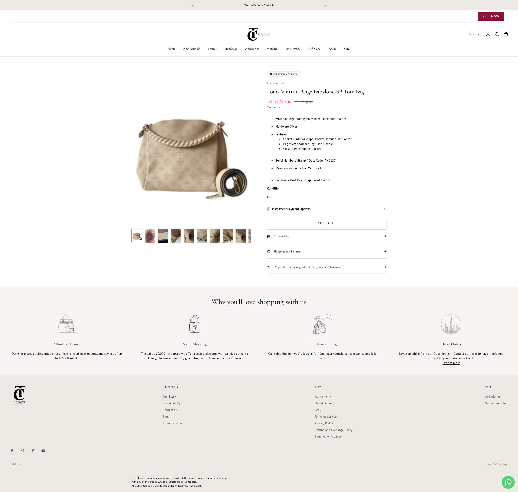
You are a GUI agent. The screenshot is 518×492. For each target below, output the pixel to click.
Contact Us (170, 410)
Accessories (252, 48)
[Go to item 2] (150, 236)
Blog (166, 416)
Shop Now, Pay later (328, 436)
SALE (332, 48)
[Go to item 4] (176, 236)
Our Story (169, 396)
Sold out (326, 223)
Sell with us (492, 396)
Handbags (231, 48)
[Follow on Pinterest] (33, 451)
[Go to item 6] (202, 236)
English (472, 34)
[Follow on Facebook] (12, 451)
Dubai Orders (324, 403)
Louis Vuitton (275, 83)
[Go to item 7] (215, 236)
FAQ (318, 410)
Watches (272, 48)
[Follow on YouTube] (43, 451)
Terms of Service (326, 416)
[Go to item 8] (228, 236)
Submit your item (496, 403)
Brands (212, 48)
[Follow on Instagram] (22, 451)
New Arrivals (191, 48)
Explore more (451, 363)
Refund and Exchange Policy (333, 430)
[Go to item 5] (189, 236)
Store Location (172, 423)
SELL (347, 48)
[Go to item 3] (163, 236)
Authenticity (323, 396)
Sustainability (171, 403)
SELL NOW (491, 16)
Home (171, 48)
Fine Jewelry (292, 48)
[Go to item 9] (240, 236)
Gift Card (314, 48)
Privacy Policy (324, 423)
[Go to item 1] (137, 235)
